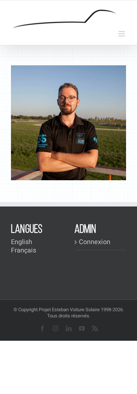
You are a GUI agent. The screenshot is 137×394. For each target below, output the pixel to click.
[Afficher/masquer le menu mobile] (122, 34)
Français (23, 250)
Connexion (94, 242)
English (21, 242)
